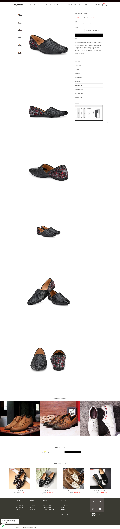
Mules (17, 521)
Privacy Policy (47, 505)
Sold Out (89, 35)
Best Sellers (41, 4)
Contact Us (33, 512)
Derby (17, 514)
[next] (115, 479)
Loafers (18, 516)
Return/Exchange (66, 512)
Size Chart (88, 30)
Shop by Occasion (58, 4)
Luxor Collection (69, 4)
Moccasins (19, 518)
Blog (31, 507)
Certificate (33, 509)
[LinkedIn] (100, 508)
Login (62, 507)
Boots (18, 509)
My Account (64, 505)
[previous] (4, 479)
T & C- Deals (46, 512)
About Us (32, 505)
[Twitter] (100, 501)
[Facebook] (78, 38)
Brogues (18, 512)
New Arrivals (33, 4)
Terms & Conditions (48, 509)
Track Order (86, 4)
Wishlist (63, 509)
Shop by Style (49, 4)
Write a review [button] (73, 452)
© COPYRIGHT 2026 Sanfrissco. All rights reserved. (26, 527)
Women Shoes (78, 4)
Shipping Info (47, 507)
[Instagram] (93, 508)
